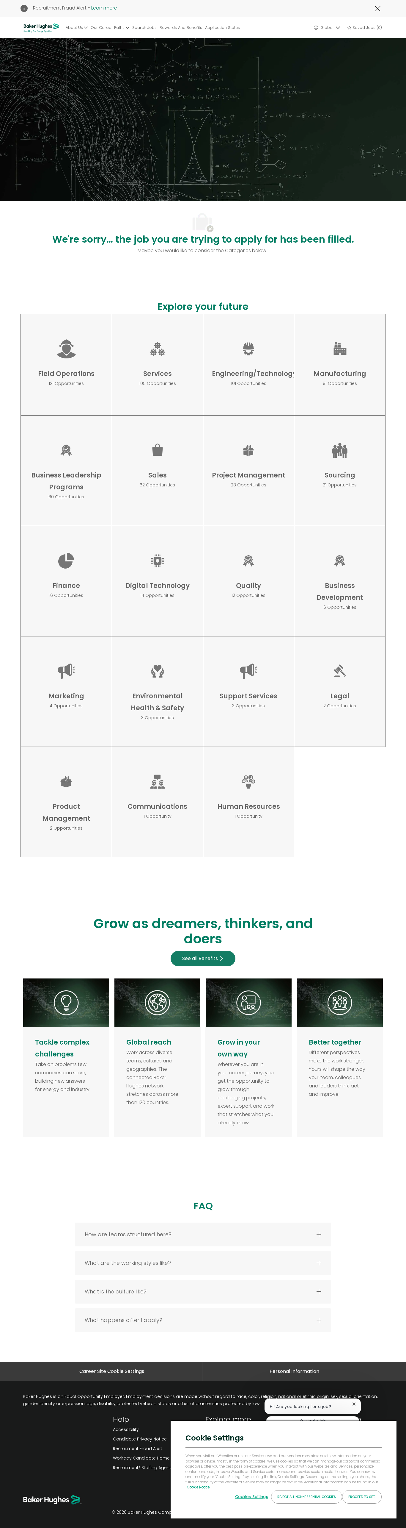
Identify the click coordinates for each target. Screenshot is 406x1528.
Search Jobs (144, 27)
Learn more (104, 7)
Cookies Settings (251, 1496)
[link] (157, 1429)
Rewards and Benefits (181, 27)
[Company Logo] (42, 27)
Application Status (222, 27)
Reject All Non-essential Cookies (306, 1496)
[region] (283, 1469)
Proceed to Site (361, 1496)
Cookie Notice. (198, 1487)
